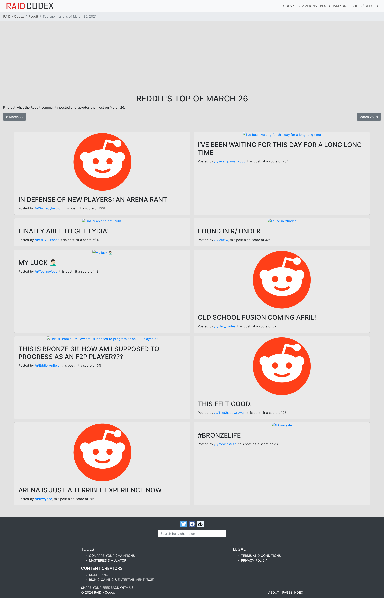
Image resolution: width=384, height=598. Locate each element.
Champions (307, 6)
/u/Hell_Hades (224, 326)
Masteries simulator (107, 560)
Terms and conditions (261, 556)
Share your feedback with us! (107, 588)
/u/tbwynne (43, 499)
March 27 (16, 117)
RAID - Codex (13, 16)
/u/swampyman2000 (229, 161)
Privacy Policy (254, 560)
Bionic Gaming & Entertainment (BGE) (121, 580)
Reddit (33, 16)
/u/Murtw (221, 240)
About (273, 592)
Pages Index (292, 592)
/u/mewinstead (225, 444)
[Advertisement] (192, 64)
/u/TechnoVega (46, 271)
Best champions (334, 6)
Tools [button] (286, 6)
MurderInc (98, 575)
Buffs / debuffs (365, 6)
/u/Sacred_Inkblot (48, 208)
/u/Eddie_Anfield (47, 365)
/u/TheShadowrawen (229, 413)
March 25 (367, 117)
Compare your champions (112, 556)
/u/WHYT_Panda (47, 240)
